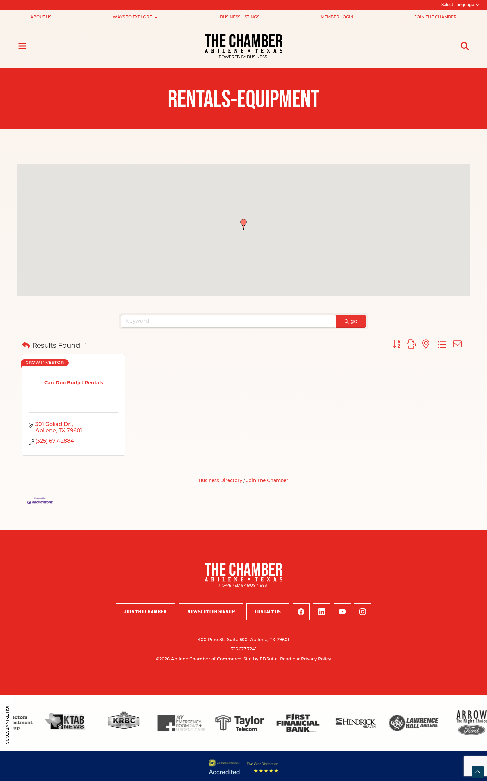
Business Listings (239, 17)
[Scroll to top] (478, 772)
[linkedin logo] (321, 611)
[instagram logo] (362, 611)
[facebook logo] (301, 611)
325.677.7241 (244, 649)
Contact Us (268, 611)
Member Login (337, 17)
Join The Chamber (267, 481)
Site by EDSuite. (261, 659)
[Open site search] (465, 46)
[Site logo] (243, 46)
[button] (243, 224)
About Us (40, 17)
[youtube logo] (342, 611)
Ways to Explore (132, 17)
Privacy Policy (316, 659)
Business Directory (220, 481)
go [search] (354, 321)
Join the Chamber (436, 17)
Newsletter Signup (211, 611)
